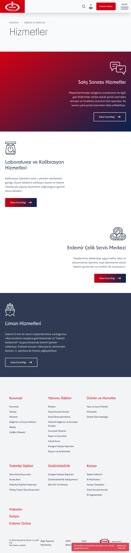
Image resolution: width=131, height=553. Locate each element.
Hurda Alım (14, 479)
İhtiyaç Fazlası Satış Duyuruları (24, 489)
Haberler (15, 509)
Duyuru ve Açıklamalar (59, 451)
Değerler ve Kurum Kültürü (22, 421)
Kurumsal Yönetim (57, 430)
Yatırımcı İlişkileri (59, 398)
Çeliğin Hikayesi (17, 432)
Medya (12, 426)
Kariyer (92, 466)
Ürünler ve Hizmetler (35, 22)
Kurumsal (15, 398)
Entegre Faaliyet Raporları (61, 446)
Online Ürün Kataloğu (97, 416)
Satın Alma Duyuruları (20, 474)
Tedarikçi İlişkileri (21, 466)
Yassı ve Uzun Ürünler (97, 406)
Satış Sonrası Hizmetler (102, 82)
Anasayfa (14, 22)
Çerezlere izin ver (121, 547)
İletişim (52, 406)
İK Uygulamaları (94, 494)
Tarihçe (12, 411)
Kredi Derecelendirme (59, 416)
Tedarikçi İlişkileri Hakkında (22, 484)
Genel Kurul (54, 441)
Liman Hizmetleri (23, 323)
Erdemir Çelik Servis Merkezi (96, 248)
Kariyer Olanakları (95, 484)
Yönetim (13, 416)
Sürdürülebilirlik (59, 466)
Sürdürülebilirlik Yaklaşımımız (63, 479)
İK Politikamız (93, 479)
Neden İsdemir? (95, 474)
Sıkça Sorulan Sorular (58, 411)
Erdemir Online (106, 6)
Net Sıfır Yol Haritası (58, 484)
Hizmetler (92, 411)
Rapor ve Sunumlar (57, 435)
